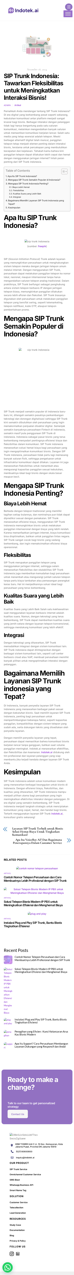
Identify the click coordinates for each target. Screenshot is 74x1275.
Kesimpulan (14, 207)
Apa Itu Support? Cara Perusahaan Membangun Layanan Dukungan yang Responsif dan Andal (41, 1045)
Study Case (15, 1225)
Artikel (17, 105)
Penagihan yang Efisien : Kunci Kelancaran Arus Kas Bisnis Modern (41, 1033)
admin (7, 105)
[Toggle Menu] (68, 13)
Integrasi (17, 197)
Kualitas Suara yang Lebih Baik (27, 194)
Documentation (17, 1230)
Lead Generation (18, 1213)
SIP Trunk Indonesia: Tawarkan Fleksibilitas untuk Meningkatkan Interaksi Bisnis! (33, 86)
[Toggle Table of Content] (63, 171)
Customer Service (19, 1202)
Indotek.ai (46, 752)
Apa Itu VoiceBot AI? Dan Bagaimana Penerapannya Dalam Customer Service (37, 841)
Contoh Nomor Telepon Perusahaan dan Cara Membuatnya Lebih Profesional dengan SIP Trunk (35, 879)
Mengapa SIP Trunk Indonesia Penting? (28, 183)
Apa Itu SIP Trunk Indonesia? (22, 176)
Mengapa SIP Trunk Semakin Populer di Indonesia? (34, 180)
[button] (7, 1267)
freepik (42, 246)
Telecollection (16, 1207)
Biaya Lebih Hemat (20, 187)
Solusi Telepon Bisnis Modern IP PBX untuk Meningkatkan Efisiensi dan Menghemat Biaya (33, 903)
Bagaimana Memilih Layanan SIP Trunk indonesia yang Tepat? (36, 202)
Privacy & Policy (18, 1240)
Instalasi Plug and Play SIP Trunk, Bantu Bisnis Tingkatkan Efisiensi (41, 1021)
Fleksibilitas (18, 190)
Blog (12, 1235)
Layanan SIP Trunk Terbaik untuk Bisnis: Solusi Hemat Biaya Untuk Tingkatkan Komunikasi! (37, 831)
